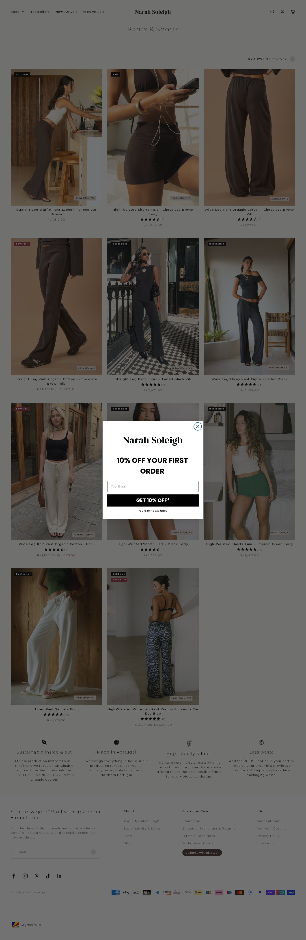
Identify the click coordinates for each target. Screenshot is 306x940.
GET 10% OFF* (153, 500)
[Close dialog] (198, 426)
